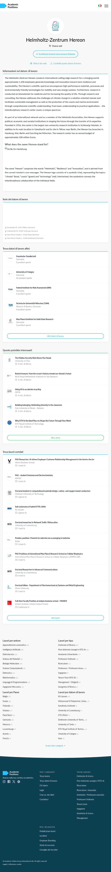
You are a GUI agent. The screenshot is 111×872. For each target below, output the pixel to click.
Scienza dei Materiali (13, 658)
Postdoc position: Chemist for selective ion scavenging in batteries (42, 538)
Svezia (7, 701)
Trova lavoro (45, 776)
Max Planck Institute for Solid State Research (34, 319)
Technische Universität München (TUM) (32, 303)
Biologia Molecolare (12, 663)
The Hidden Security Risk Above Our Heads (33, 357)
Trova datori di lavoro (48, 780)
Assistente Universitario (69, 654)
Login (42, 790)
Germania (8, 719)
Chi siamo (44, 785)
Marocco (7, 724)
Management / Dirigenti (69, 682)
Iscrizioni (43, 835)
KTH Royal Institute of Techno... (72, 729)
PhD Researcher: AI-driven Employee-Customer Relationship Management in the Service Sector (54, 459)
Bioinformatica (10, 677)
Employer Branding (48, 840)
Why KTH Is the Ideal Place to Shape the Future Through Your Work (43, 420)
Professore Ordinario (68, 658)
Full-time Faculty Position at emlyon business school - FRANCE (41, 601)
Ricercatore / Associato (86, 790)
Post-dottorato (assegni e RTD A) (73, 649)
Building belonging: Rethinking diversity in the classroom (38, 405)
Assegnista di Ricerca (68, 686)
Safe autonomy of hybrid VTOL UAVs (30, 506)
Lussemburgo (9, 729)
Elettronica (9, 672)
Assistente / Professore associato (90, 794)
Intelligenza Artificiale (13, 649)
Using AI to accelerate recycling (28, 389)
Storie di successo (47, 845)
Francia (7, 738)
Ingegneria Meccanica (13, 686)
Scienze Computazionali (14, 668)
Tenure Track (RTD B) (68, 677)
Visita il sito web (40, 63)
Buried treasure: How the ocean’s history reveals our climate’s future (43, 373)
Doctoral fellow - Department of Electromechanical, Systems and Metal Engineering (49, 585)
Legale (5, 864)
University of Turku (67, 724)
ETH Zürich (64, 715)
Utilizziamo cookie (14, 864)
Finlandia (8, 705)
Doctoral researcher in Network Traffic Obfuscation (36, 522)
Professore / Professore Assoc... (72, 668)
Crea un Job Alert (47, 794)
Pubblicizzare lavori (47, 831)
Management (82, 818)
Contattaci (44, 799)
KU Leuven (64, 696)
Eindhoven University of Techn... (72, 719)
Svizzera (7, 710)
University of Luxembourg (70, 710)
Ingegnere (63, 672)
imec (61, 738)
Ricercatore (64, 663)
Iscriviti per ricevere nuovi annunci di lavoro (56, 54)
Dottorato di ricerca (85, 776)
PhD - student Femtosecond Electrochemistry (34, 475)
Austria (7, 733)
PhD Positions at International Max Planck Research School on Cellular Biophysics (49, 553)
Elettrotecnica (10, 654)
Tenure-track (82, 804)
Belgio (7, 696)
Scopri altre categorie (54, 745)
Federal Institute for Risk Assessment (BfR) (33, 287)
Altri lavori (55, 617)
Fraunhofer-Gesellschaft (26, 256)
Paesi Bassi (9, 715)
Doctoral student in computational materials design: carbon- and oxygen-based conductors (52, 491)
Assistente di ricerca (85, 813)
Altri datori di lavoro (55, 336)
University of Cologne (25, 272)
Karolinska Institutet (67, 705)
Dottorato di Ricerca (68, 645)
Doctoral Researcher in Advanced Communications (36, 569)
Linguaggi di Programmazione (16, 682)
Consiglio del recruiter (49, 849)
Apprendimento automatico (16, 645)
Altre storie (55, 437)
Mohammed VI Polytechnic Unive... (73, 701)
